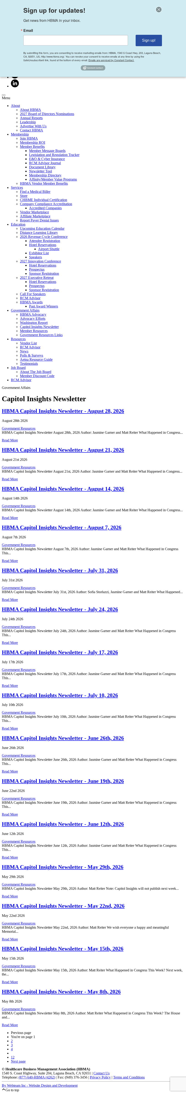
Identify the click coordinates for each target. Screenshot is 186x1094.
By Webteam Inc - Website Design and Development (40, 1085)
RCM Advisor (30, 298)
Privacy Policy (100, 1077)
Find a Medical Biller (35, 192)
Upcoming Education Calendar (42, 228)
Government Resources (18, 428)
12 (13, 1057)
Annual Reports (31, 118)
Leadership (28, 122)
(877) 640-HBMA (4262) (37, 1077)
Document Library (42, 167)
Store (23, 196)
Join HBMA (29, 138)
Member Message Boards (47, 151)
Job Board (18, 368)
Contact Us (101, 1073)
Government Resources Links (41, 335)
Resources (18, 339)
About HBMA (30, 110)
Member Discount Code (37, 376)
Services (17, 187)
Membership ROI (32, 142)
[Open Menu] (3, 95)
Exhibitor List (39, 253)
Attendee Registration (44, 241)
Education (18, 224)
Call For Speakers (33, 294)
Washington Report (34, 323)
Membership (20, 134)
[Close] (159, 9)
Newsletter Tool (40, 171)
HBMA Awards (31, 302)
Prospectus (36, 269)
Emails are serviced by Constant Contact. (111, 60)
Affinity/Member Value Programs (53, 179)
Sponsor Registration (44, 273)
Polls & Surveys (31, 355)
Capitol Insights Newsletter (39, 327)
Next (18, 1061)
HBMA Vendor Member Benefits (44, 183)
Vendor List (28, 343)
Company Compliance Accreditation (46, 204)
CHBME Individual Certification (43, 200)
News (24, 351)
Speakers (35, 257)
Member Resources (34, 331)
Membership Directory (45, 175)
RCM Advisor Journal (45, 163)
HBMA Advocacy (33, 314)
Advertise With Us (33, 126)
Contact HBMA (31, 130)
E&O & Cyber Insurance (47, 159)
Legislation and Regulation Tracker (54, 155)
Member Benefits (32, 147)
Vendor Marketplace (34, 212)
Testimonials (29, 364)
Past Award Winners (43, 306)
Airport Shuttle (48, 249)
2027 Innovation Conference (40, 261)
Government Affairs (25, 310)
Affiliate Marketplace (35, 216)
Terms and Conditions (129, 1077)
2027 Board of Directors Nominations (47, 114)
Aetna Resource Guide (36, 359)
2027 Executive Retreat (37, 278)
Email (28, 30)
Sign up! (148, 40)
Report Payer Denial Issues (39, 220)
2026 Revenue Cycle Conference (44, 237)
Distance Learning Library (39, 232)
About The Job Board (35, 372)
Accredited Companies (45, 208)
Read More (10, 440)
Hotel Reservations (42, 245)
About (15, 106)
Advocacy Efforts (32, 318)
